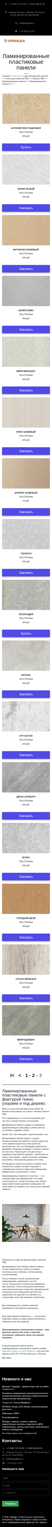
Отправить (10, 1503)
